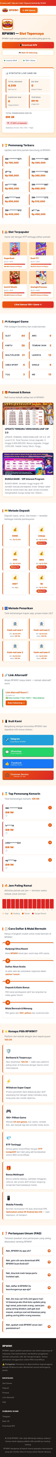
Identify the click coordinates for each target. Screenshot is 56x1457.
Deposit (5, 1388)
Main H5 (5, 1421)
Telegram (6, 1416)
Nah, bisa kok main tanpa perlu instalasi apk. (28, 1275)
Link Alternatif (8, 1397)
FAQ (4, 1402)
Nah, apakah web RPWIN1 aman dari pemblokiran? (28, 1326)
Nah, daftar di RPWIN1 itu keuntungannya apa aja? (28, 1287)
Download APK (8, 1426)
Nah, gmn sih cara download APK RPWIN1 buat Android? (28, 1262)
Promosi (5, 1393)
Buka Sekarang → (16, 703)
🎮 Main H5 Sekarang (28, 53)
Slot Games (7, 1383)
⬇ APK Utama (28, 10)
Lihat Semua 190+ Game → (28, 304)
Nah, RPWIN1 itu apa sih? (28, 1251)
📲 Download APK (28, 45)
